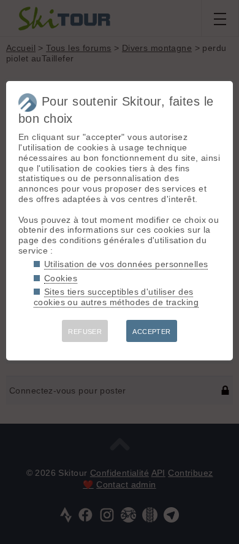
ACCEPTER (151, 331)
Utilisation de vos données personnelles (126, 264)
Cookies (60, 278)
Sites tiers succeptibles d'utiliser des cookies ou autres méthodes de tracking (116, 297)
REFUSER (85, 331)
